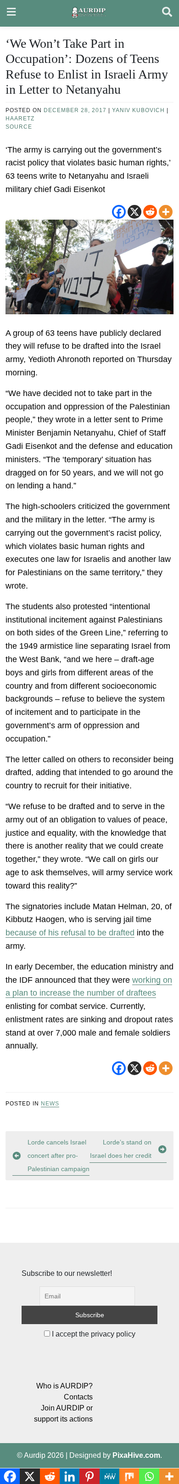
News (50, 1103)
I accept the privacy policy (92, 1334)
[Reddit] (150, 212)
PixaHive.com (136, 1455)
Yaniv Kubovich (138, 110)
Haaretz (20, 118)
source (19, 127)
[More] (166, 212)
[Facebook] (119, 212)
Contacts (78, 1397)
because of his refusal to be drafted (70, 932)
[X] (134, 212)
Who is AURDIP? (64, 1386)
